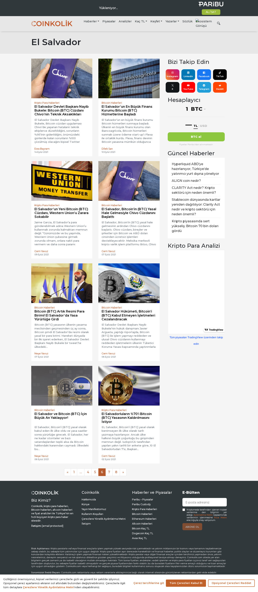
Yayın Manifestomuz (94, 509)
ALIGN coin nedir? (186, 181)
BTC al (196, 137)
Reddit (220, 89)
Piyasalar (108, 21)
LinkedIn (188, 76)
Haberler (90, 21)
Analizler (125, 21)
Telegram (204, 89)
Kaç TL (140, 21)
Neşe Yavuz (41, 353)
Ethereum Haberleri (144, 518)
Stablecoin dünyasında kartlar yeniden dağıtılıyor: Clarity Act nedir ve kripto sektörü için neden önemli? (196, 207)
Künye (85, 504)
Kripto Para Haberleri (144, 509)
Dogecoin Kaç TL (142, 533)
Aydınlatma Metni (203, 515)
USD (203, 126)
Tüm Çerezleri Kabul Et (186, 583)
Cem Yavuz (41, 251)
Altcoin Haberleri (142, 523)
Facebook (204, 76)
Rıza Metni (220, 517)
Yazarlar (171, 21)
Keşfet (155, 21)
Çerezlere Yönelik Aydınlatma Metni (104, 518)
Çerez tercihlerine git (148, 583)
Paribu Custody (141, 504)
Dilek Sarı (107, 148)
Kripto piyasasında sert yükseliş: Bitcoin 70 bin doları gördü (195, 226)
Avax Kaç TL (139, 538)
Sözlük (187, 21)
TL (196, 126)
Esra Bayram (42, 148)
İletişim (86, 523)
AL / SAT (211, 11)
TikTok (220, 76)
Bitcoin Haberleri (142, 513)
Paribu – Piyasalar (142, 499)
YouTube (188, 89)
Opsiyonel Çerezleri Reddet (231, 583)
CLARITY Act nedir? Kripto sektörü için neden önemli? (194, 190)
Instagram (172, 76)
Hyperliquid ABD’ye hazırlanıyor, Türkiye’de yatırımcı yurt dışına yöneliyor (195, 169)
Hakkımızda (89, 499)
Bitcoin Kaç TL (141, 528)
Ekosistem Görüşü (204, 24)
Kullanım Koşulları (92, 513)
